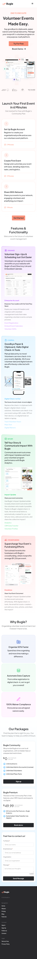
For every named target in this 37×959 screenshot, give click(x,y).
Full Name (6, 841)
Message (6, 865)
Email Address (8, 849)
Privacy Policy (6, 944)
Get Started (19, 218)
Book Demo (19, 49)
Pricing (4, 911)
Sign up (18, 781)
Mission (4, 908)
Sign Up (4, 928)
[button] (32, 3)
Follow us (4, 930)
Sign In (3, 925)
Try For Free (19, 43)
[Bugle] (8, 4)
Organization (7, 857)
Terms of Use (5, 941)
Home (3, 906)
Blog (3, 914)
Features (4, 916)
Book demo (18, 825)
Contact (4, 933)
